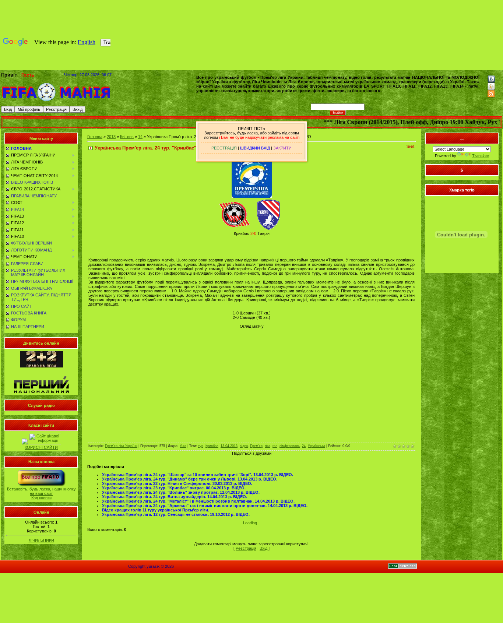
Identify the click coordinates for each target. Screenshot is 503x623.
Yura (183, 446)
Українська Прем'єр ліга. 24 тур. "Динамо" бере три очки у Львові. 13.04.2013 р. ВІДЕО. (189, 479)
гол (274, 446)
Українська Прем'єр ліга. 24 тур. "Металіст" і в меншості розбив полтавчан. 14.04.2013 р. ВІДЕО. (198, 501)
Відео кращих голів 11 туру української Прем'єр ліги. (155, 510)
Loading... (251, 523)
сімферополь (289, 446)
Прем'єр (256, 446)
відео (244, 446)
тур (200, 446)
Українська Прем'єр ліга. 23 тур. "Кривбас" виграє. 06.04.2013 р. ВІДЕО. (174, 488)
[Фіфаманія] (56, 100)
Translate (480, 156)
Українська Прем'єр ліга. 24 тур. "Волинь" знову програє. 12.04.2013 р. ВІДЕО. (181, 492)
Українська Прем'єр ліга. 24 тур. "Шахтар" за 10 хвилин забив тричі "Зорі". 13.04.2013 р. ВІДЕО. (197, 474)
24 (304, 446)
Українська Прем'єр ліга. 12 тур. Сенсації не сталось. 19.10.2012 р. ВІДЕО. (176, 514)
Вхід (263, 548)
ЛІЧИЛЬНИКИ (41, 540)
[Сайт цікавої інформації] (45, 443)
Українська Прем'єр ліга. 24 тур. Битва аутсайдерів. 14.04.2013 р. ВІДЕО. (174, 496)
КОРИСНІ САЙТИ (41, 447)
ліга (267, 446)
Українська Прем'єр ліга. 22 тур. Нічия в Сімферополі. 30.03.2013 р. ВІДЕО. (177, 483)
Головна (94, 136)
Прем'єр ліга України (121, 446)
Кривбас (211, 446)
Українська (316, 446)
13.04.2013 (229, 446)
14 (140, 136)
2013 (111, 136)
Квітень (127, 136)
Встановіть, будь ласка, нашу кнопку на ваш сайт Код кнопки (41, 493)
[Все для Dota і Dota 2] (25, 443)
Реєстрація (246, 548)
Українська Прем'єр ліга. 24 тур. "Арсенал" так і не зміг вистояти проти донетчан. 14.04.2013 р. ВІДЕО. (204, 505)
